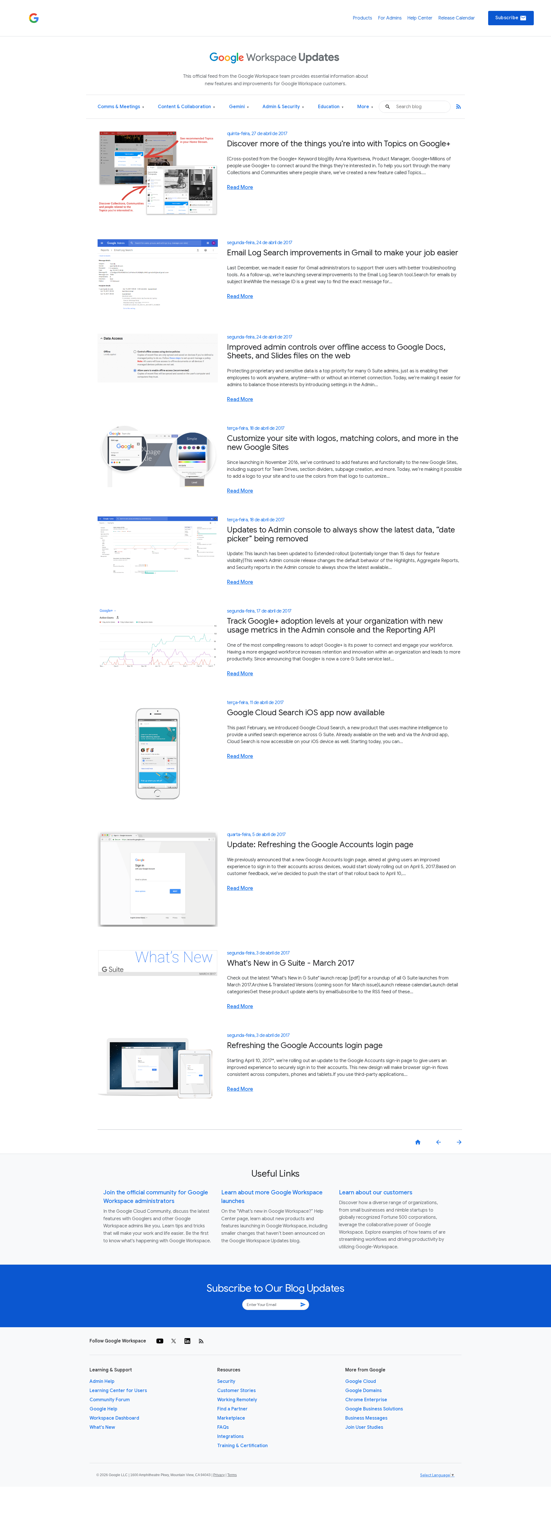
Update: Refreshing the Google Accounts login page (320, 844)
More (365, 107)
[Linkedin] (187, 1341)
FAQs (223, 1427)
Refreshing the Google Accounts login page (305, 1045)
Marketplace (231, 1418)
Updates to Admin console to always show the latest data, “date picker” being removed (341, 534)
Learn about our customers (375, 1192)
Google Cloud (360, 1381)
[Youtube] (160, 1341)
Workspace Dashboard (114, 1418)
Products (362, 18)
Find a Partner (232, 1409)
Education (331, 107)
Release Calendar (456, 18)
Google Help (103, 1409)
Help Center (419, 18)
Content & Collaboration (186, 107)
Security (226, 1381)
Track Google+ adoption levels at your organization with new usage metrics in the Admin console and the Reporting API (335, 625)
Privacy (219, 1475)
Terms (232, 1475)
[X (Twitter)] (174, 1341)
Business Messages (366, 1418)
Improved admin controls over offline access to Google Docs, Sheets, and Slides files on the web (336, 351)
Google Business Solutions (374, 1409)
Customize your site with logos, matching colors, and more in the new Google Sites (342, 442)
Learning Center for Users (118, 1390)
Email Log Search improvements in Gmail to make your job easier (342, 253)
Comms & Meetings (121, 107)
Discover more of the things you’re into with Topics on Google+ (339, 144)
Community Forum (110, 1400)
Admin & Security (283, 107)
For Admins (390, 18)
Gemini (239, 107)
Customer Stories (236, 1390)
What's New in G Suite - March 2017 (290, 963)
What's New (102, 1427)
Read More (240, 187)
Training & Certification (242, 1446)
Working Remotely (237, 1400)
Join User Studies (364, 1427)
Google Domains (363, 1390)
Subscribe (511, 18)
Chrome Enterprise (366, 1400)
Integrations (230, 1436)
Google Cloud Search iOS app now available (306, 713)
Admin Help (102, 1381)
